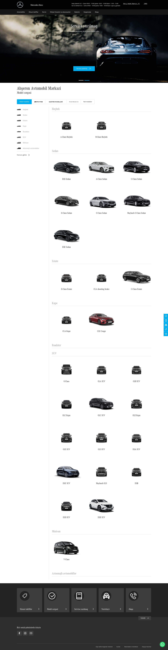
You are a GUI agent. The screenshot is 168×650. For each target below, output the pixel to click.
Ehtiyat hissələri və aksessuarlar (60, 12)
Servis (44, 12)
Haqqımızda (87, 12)
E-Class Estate (66, 288)
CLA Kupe (66, 331)
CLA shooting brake (101, 288)
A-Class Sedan (101, 178)
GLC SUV (101, 415)
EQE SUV (101, 517)
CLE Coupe (101, 331)
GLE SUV (66, 449)
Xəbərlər (77, 12)
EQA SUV (136, 449)
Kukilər (118, 647)
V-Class (66, 559)
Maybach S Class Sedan (136, 212)
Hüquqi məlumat (146, 647)
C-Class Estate (136, 288)
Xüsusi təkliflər (33, 12)
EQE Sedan (66, 246)
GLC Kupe (66, 415)
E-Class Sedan (66, 212)
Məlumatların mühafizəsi (131, 647)
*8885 (145, 3)
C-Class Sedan (136, 178)
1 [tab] (81, 80)
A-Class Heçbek (66, 136)
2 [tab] (87, 80)
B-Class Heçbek (101, 136)
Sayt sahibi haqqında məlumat (104, 647)
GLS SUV (101, 449)
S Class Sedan (101, 212)
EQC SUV (66, 483)
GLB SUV (136, 381)
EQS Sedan (66, 178)
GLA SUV (101, 381)
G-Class (66, 381)
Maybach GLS (101, 483)
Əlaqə (97, 12)
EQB (136, 483)
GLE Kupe (136, 415)
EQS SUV (66, 517)
